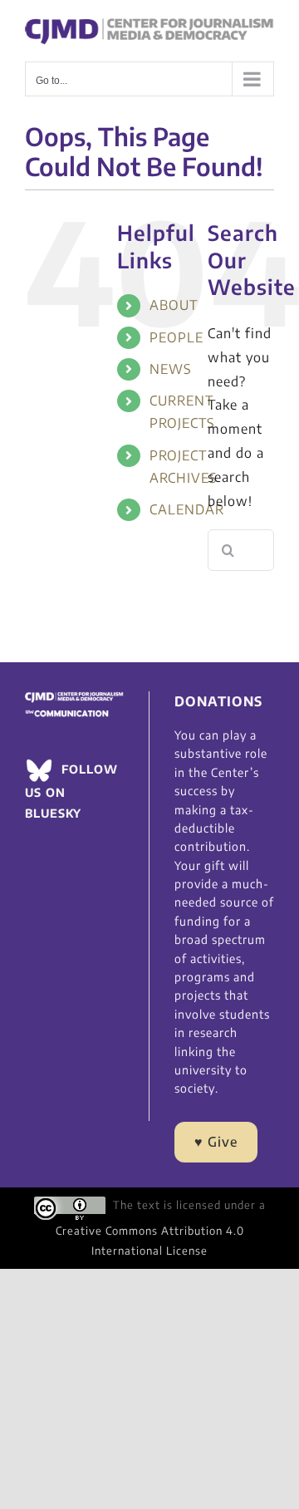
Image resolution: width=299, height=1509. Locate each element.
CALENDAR (187, 509)
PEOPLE (176, 337)
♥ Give (216, 1141)
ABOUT (174, 305)
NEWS (171, 369)
